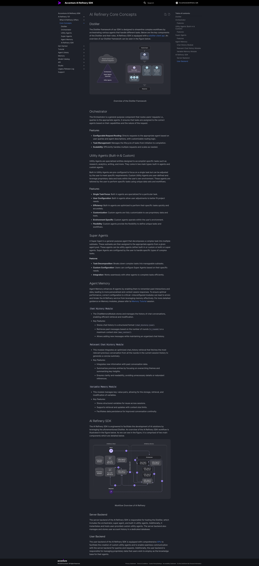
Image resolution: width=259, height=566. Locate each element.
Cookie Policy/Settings (155, 563)
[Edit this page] (169, 14)
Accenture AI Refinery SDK (69, 13)
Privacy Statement (130, 563)
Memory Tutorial (139, 301)
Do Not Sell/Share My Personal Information (189, 563)
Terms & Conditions (142, 563)
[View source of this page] (165, 14)
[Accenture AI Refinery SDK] (59, 3)
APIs (159, 542)
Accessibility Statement (169, 563)
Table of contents (182, 13)
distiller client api (157, 35)
